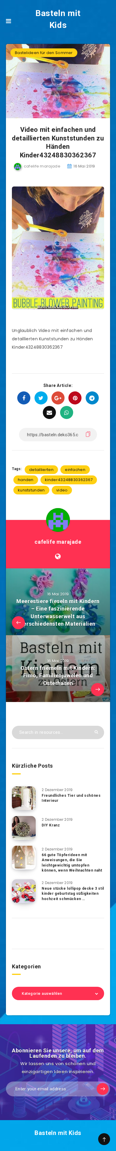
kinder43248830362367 (69, 480)
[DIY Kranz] (24, 828)
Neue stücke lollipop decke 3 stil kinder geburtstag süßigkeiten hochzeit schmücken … (73, 893)
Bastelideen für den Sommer (44, 53)
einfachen (75, 469)
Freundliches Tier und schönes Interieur (71, 798)
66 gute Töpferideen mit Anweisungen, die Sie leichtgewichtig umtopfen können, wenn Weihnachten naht (72, 862)
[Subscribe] (103, 1089)
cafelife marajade (58, 542)
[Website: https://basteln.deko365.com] (58, 556)
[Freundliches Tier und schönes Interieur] (24, 798)
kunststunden (31, 490)
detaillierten (41, 469)
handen (26, 480)
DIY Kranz (51, 825)
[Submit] (96, 731)
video (62, 490)
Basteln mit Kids (58, 19)
